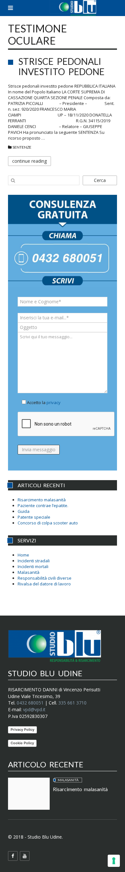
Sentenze (22, 147)
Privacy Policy (22, 729)
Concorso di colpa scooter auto (48, 523)
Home (23, 555)
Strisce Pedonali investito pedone (61, 66)
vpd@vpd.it (34, 709)
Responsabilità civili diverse (44, 578)
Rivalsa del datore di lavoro (44, 584)
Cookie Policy (22, 743)
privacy (53, 402)
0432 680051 (30, 703)
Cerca (100, 180)
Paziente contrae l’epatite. (43, 505)
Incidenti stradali (34, 561)
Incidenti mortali (33, 566)
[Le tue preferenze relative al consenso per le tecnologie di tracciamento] (114, 861)
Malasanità (28, 572)
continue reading (29, 161)
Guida (23, 511)
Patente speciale (34, 517)
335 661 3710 (72, 703)
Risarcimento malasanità (42, 500)
